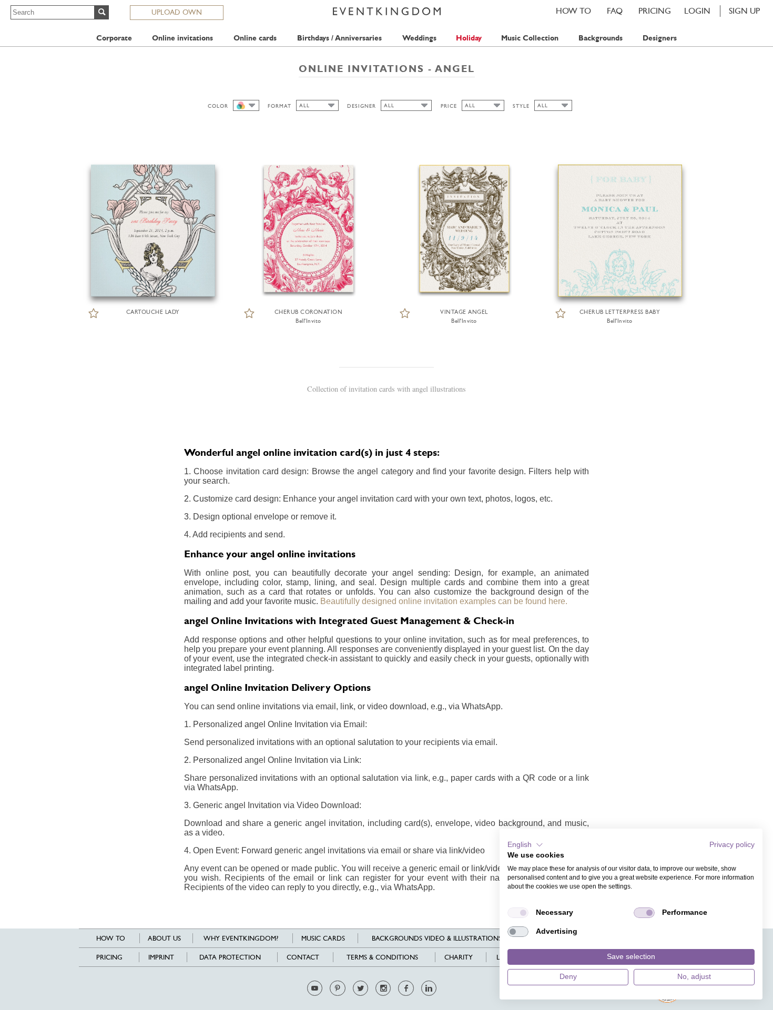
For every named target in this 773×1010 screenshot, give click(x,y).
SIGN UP (744, 11)
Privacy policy (732, 845)
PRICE (449, 106)
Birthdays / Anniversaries (339, 38)
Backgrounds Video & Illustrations (437, 938)
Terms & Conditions (382, 957)
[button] (525, 845)
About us (164, 938)
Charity (458, 957)
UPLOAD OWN (176, 12)
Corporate (114, 38)
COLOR (218, 106)
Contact (303, 957)
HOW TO (573, 11)
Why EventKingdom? (241, 938)
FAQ (615, 11)
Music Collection (529, 38)
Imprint (161, 957)
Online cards (255, 38)
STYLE (521, 106)
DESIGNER (361, 106)
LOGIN (697, 11)
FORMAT (279, 106)
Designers (660, 38)
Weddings (419, 38)
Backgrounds (600, 38)
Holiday (469, 38)
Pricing (654, 11)
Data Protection (230, 957)
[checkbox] (517, 912)
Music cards (323, 938)
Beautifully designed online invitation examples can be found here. (443, 601)
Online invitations (182, 38)
